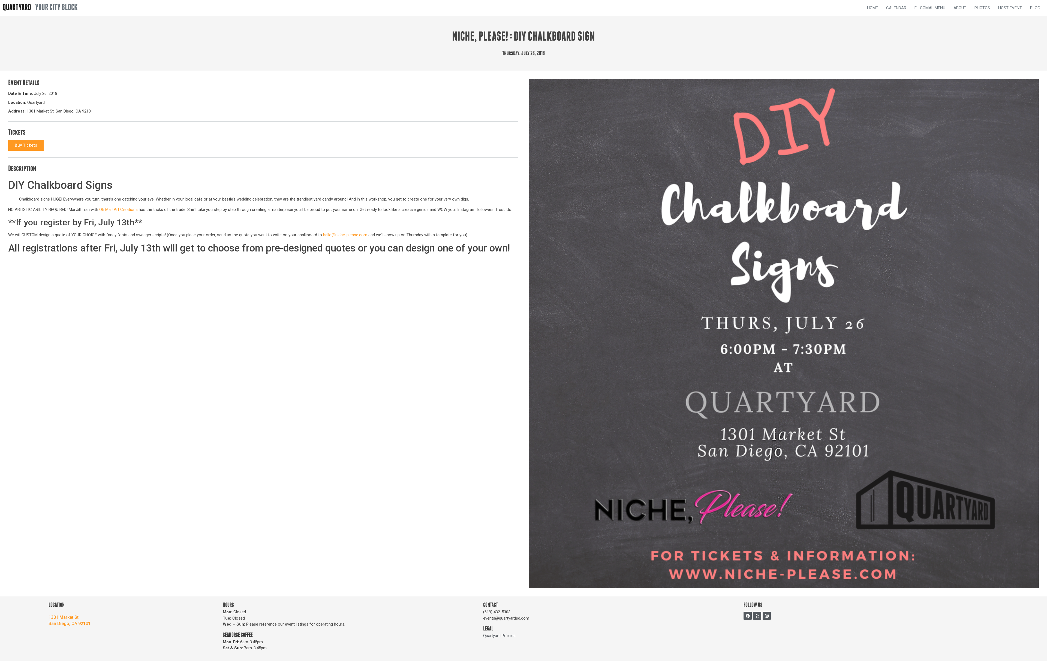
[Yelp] (757, 616)
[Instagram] (767, 616)
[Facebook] (748, 616)
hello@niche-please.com (345, 234)
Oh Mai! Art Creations (118, 209)
